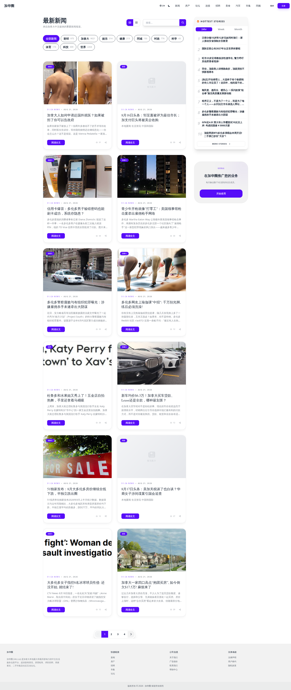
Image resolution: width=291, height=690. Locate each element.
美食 (228, 5)
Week (221, 29)
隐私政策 (232, 665)
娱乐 (107, 38)
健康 (125, 38)
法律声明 (232, 657)
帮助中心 (174, 669)
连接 (207, 5)
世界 (86, 47)
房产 (187, 5)
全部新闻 (51, 38)
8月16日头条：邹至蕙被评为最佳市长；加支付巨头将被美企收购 (150, 117)
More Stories (219, 144)
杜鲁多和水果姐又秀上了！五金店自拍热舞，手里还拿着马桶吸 (75, 397)
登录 (272, 6)
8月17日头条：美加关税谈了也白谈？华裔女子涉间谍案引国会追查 (150, 491)
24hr (204, 29)
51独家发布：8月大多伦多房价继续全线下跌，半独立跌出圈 (76, 491)
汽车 (238, 5)
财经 (69, 38)
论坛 (197, 5)
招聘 (218, 5)
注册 (283, 6)
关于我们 (174, 657)
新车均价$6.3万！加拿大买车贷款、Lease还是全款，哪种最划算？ (147, 397)
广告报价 (174, 661)
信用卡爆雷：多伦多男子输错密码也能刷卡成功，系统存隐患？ (75, 211)
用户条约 (232, 661)
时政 (159, 38)
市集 (248, 5)
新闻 (177, 5)
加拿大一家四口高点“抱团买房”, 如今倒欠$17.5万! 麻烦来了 (150, 584)
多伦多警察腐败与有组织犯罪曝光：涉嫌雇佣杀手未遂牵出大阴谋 (75, 304)
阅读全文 (56, 142)
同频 (258, 5)
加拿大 (88, 38)
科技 (68, 47)
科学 (176, 38)
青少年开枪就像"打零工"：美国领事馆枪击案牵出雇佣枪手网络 (151, 211)
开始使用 (221, 193)
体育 (51, 47)
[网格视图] (129, 22)
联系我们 (174, 665)
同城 (142, 38)
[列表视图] (136, 22)
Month (238, 29)
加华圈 (9, 5)
